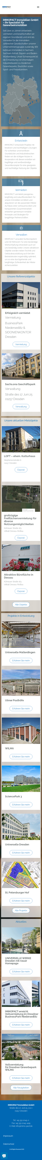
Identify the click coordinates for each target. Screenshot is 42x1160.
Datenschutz (8, 1144)
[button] (38, 7)
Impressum (8, 1136)
